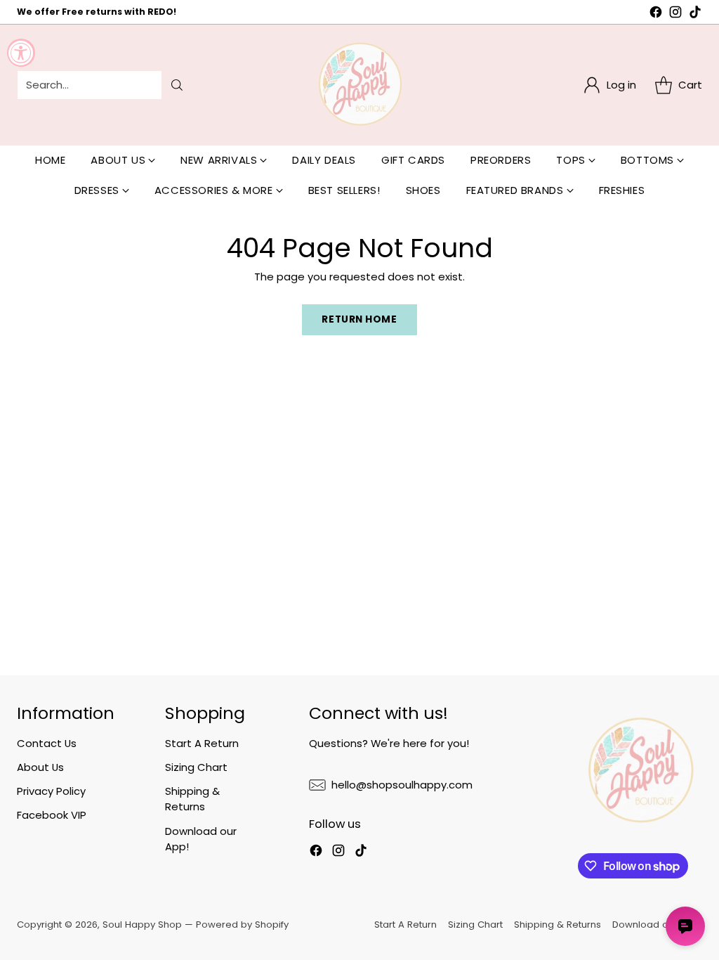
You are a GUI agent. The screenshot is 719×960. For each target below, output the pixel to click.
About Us (40, 767)
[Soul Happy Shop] (359, 85)
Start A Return (202, 743)
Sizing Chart (196, 767)
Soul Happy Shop (142, 924)
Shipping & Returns (192, 799)
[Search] (176, 85)
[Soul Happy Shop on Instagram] (675, 14)
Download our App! (657, 924)
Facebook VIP (51, 814)
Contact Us (47, 743)
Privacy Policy (51, 791)
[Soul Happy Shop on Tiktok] (695, 14)
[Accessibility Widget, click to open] (21, 53)
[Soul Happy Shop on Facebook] (656, 14)
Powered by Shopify (242, 924)
